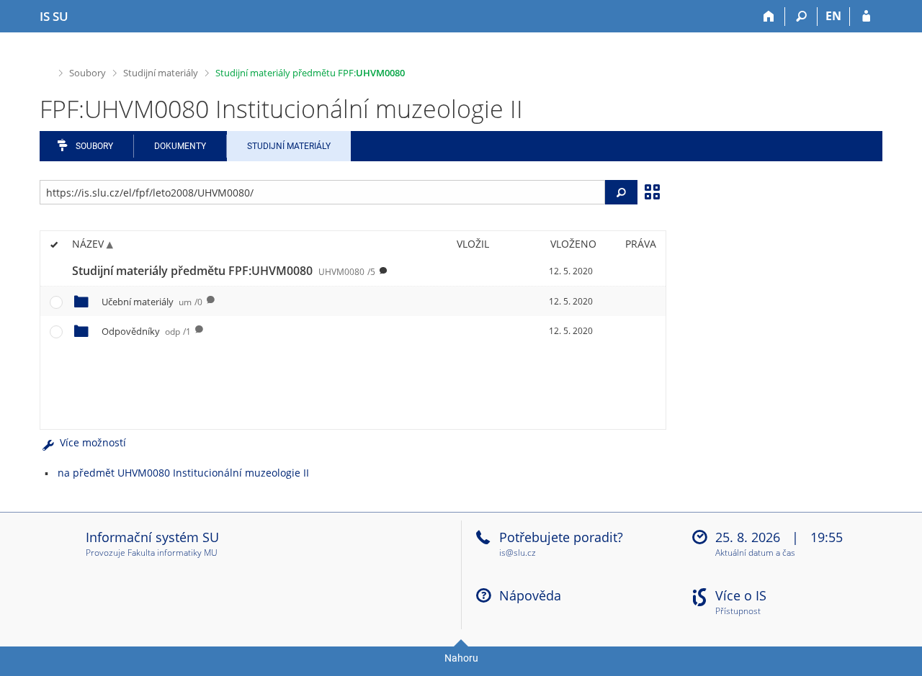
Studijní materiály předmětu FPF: (310, 72)
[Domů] (769, 16)
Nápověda (530, 595)
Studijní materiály (160, 72)
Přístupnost (738, 611)
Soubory (87, 72)
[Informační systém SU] (46, 72)
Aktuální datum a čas (755, 553)
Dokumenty (180, 146)
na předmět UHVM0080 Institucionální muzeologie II (183, 472)
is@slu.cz (517, 552)
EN (833, 16)
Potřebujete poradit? (561, 537)
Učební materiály (152, 301)
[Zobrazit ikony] (651, 190)
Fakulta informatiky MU (172, 552)
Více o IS (740, 595)
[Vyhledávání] (801, 16)
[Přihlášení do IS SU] (866, 16)
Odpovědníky (146, 331)
